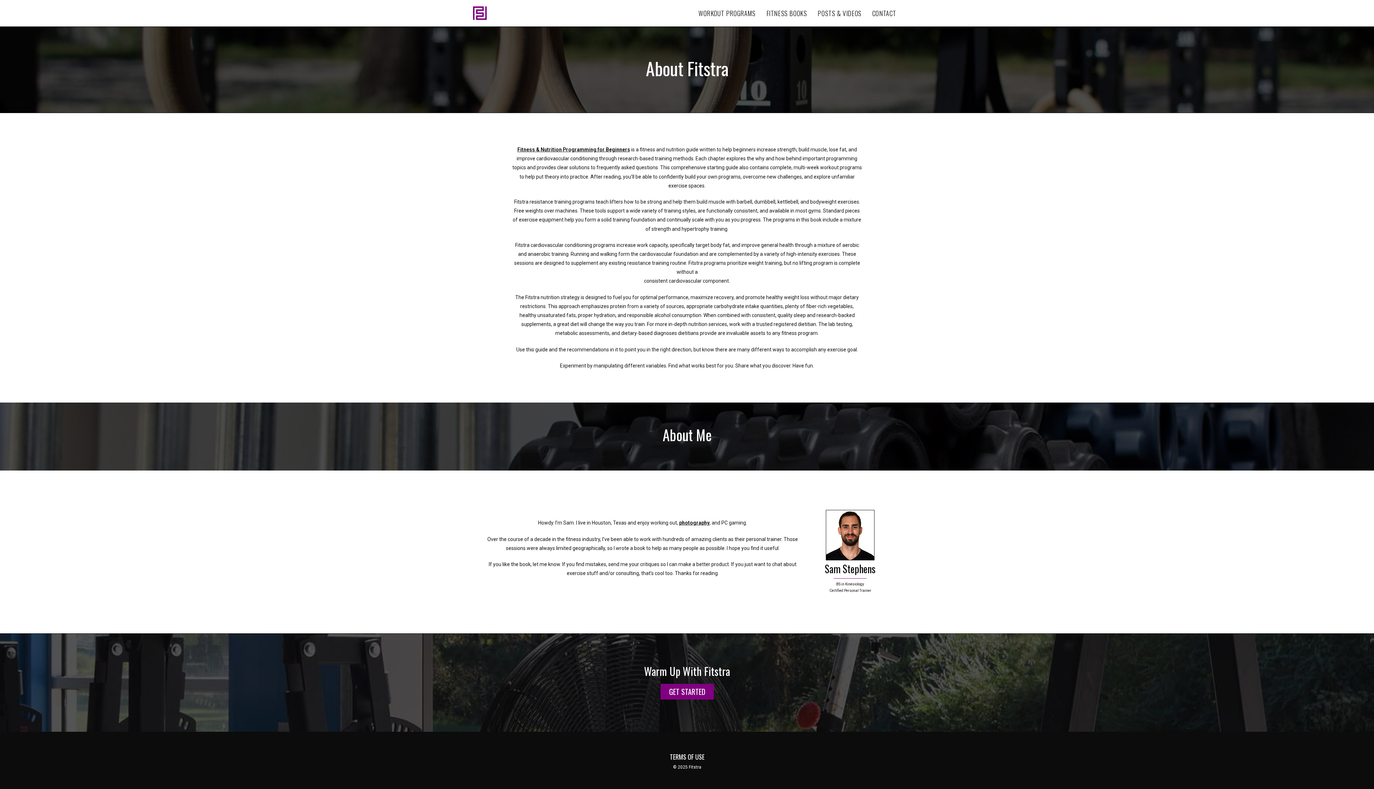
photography (694, 523)
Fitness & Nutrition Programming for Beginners (573, 149)
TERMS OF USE (687, 756)
